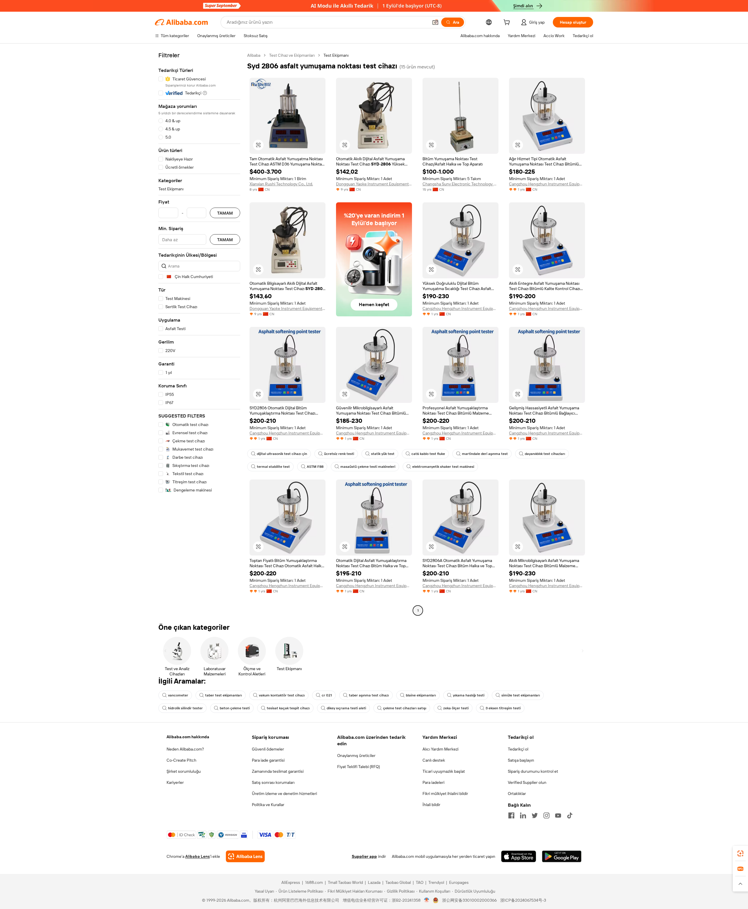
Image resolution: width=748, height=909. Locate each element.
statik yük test (382, 454)
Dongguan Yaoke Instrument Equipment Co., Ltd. (374, 184)
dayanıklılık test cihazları (545, 454)
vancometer (178, 695)
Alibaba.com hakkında (188, 736)
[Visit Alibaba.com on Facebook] (511, 815)
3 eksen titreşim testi (503, 708)
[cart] (507, 23)
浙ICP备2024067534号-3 (523, 900)
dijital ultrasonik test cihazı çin (282, 454)
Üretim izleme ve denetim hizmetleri (284, 793)
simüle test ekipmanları (520, 695)
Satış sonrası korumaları (273, 782)
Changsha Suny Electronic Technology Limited (460, 184)
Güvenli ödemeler (268, 749)
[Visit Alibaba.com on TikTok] (569, 815)
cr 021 (327, 695)
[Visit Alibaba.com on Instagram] (546, 815)
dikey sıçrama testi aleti (346, 708)
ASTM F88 (315, 467)
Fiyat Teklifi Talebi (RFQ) (358, 766)
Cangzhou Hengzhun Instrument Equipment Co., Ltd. (547, 184)
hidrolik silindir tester (185, 708)
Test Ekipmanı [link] (336, 55)
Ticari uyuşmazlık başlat (444, 771)
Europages (459, 882)
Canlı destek (434, 760)
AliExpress (290, 882)
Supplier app (364, 856)
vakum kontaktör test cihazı (282, 695)
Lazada (374, 882)
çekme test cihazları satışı (404, 708)
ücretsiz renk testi (339, 454)
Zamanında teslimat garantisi (278, 771)
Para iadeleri (433, 782)
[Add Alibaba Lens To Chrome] (245, 856)
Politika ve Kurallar (268, 804)
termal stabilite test (273, 467)
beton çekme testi (235, 708)
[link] (740, 853)
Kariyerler (175, 782)
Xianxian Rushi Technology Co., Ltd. (281, 184)
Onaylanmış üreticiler (356, 755)
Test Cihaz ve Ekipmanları (292, 55)
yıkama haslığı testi (468, 695)
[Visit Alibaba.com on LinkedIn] (523, 815)
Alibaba (253, 55)
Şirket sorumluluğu (184, 771)
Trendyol (436, 882)
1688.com (314, 882)
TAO (419, 882)
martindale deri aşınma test (485, 454)
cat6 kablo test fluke (428, 454)
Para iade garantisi (268, 760)
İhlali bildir (431, 804)
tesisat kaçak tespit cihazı (288, 708)
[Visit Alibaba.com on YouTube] (558, 815)
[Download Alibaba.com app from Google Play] (561, 856)
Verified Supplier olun (527, 782)
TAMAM (225, 213)
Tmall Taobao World (345, 882)
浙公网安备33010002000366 (469, 900)
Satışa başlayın (521, 760)
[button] (435, 22)
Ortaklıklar (517, 793)
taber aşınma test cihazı (369, 695)
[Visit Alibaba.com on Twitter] (534, 815)
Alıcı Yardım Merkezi (440, 749)
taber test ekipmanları (223, 695)
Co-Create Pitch (181, 760)
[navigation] (199, 333)
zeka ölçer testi (456, 708)
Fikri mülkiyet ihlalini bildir (445, 793)
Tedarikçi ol (518, 749)
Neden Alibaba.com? (185, 749)
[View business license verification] (427, 900)
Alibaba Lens (197, 856)
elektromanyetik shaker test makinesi (443, 467)
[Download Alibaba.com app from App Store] (518, 856)
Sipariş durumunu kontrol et (533, 771)
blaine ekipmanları (421, 695)
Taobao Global (398, 882)
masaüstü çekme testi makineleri (367, 467)
